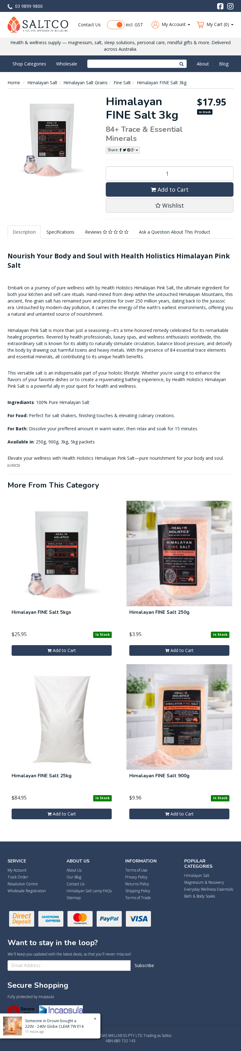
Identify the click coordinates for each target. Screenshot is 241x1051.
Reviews (94, 232)
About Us (74, 870)
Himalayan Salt (42, 82)
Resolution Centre (23, 884)
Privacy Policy (136, 877)
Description (24, 232)
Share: (114, 150)
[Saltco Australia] (38, 24)
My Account (17, 870)
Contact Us (89, 25)
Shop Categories (29, 64)
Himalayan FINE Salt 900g (159, 776)
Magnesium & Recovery (204, 882)
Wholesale (66, 64)
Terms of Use (136, 870)
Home (14, 82)
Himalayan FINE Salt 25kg (42, 776)
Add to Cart (172, 189)
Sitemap (74, 897)
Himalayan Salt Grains (85, 82)
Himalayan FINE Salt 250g (159, 612)
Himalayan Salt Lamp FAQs (89, 890)
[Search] (182, 64)
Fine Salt (122, 82)
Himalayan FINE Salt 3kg (161, 82)
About (203, 64)
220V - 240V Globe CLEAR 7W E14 (54, 1026)
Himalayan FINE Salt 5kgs (41, 612)
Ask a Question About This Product (174, 232)
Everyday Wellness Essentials (208, 889)
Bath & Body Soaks (199, 896)
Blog (223, 64)
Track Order (18, 877)
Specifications (60, 232)
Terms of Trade (138, 897)
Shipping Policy (137, 890)
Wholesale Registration (27, 890)
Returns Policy (137, 884)
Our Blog (74, 877)
